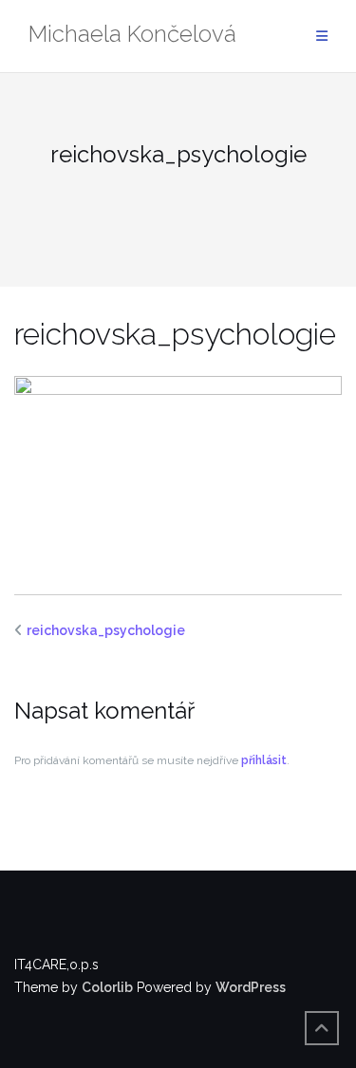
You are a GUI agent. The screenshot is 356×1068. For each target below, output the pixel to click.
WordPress (250, 987)
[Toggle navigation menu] (322, 36)
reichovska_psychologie (106, 630)
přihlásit (264, 760)
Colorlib (107, 987)
